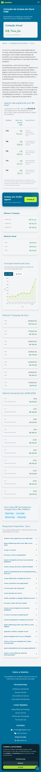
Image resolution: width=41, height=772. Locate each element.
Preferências (20, 759)
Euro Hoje (20, 513)
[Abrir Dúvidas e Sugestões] (37, 768)
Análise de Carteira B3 (20, 689)
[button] (38, 2)
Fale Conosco (22, 733)
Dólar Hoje (9, 513)
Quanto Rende (20, 692)
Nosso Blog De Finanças (20, 709)
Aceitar (20, 767)
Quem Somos (20, 713)
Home (4, 43)
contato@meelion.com (22, 730)
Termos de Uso (20, 720)
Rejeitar (20, 763)
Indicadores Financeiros (19, 43)
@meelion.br (22, 740)
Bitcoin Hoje (9, 517)
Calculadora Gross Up (20, 696)
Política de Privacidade (20, 716)
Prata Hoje (22, 517)
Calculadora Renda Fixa (20, 699)
